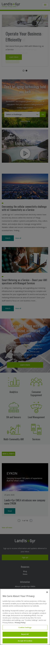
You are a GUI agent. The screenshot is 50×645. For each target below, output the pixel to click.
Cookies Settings (24, 627)
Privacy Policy (20, 622)
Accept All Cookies (25, 641)
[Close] (47, 592)
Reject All (25, 634)
